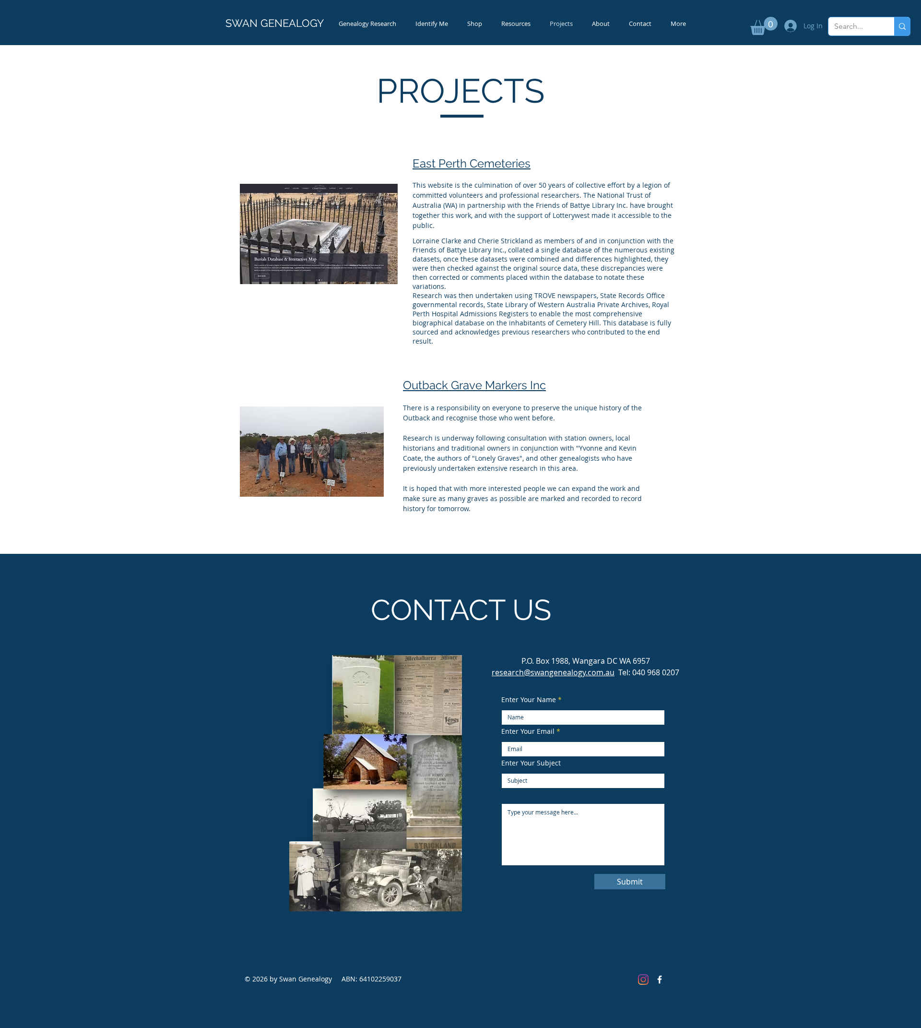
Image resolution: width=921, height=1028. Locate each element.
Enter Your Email (528, 731)
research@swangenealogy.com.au (553, 672)
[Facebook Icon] (659, 979)
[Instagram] (643, 979)
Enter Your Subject (531, 763)
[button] (764, 26)
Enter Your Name (528, 699)
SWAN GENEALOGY (274, 23)
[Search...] (902, 26)
